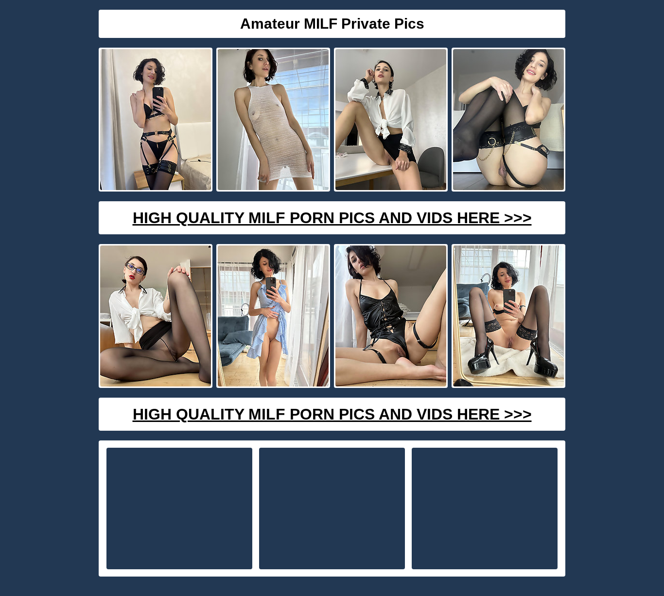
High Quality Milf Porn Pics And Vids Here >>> (332, 218)
